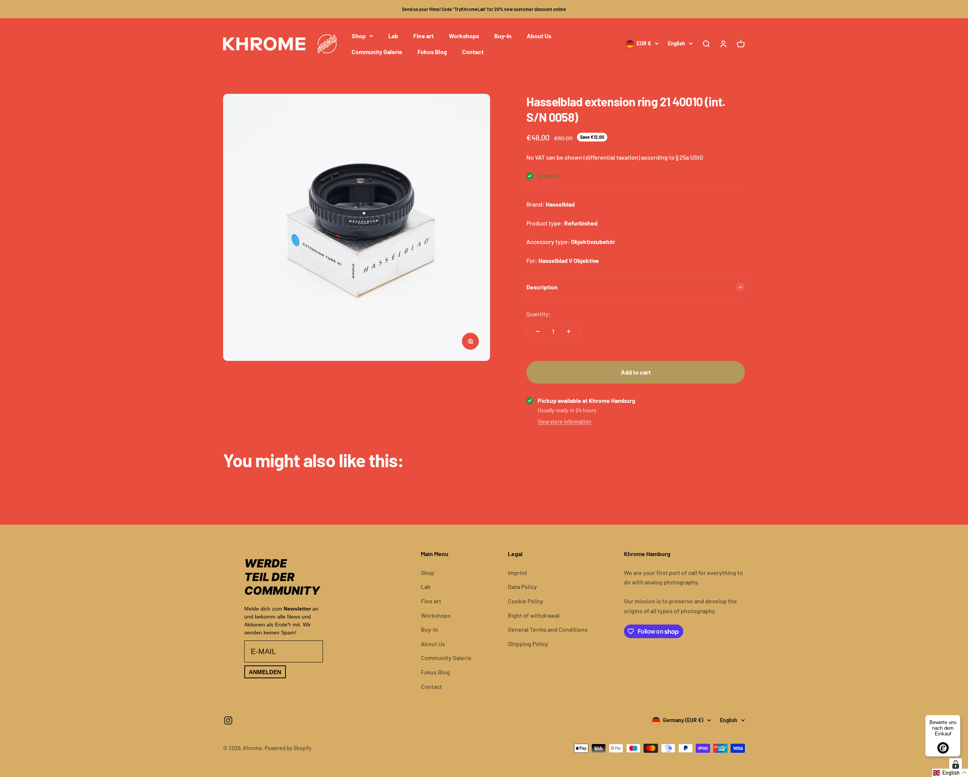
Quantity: (538, 313)
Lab (393, 35)
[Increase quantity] (569, 331)
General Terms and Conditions (548, 629)
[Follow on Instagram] (228, 720)
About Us (539, 35)
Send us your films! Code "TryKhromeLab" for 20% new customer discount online (484, 9)
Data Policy (522, 586)
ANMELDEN (265, 672)
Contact (473, 51)
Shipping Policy (528, 643)
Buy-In (503, 35)
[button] (950, 773)
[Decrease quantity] (538, 331)
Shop (359, 35)
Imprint (517, 572)
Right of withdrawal (534, 615)
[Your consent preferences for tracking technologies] (955, 764)
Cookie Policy (525, 601)
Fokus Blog (432, 51)
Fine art (423, 35)
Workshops (464, 35)
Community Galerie (377, 51)
